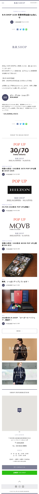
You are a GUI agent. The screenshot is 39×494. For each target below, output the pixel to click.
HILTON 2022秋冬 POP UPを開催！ (16, 207)
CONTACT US (20, 467)
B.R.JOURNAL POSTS (11, 113)
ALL (3, 279)
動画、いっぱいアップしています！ (15, 281)
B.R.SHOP (18, 22)
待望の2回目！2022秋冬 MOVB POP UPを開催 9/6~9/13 (19, 244)
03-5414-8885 (21, 446)
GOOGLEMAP (20, 442)
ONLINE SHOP (33, 2)
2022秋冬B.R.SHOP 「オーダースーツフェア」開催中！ (18, 319)
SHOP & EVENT (7, 166)
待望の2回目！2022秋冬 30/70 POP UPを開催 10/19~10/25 (19, 170)
